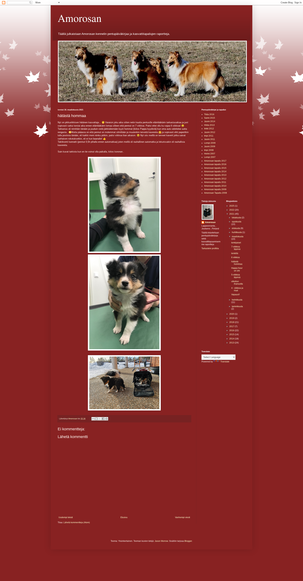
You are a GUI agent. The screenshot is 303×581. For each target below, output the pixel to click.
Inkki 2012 (209, 128)
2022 (232, 210)
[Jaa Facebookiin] (103, 419)
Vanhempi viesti (182, 517)
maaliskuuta (237, 236)
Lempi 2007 (210, 157)
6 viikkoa (235, 257)
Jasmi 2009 (209, 146)
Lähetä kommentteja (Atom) (76, 522)
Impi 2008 (209, 150)
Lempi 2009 (210, 143)
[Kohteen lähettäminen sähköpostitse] (93, 419)
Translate (224, 361)
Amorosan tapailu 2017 (215, 161)
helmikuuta (237, 300)
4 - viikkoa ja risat (237, 289)
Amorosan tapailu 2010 (215, 186)
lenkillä (234, 253)
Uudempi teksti (66, 517)
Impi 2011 (208, 136)
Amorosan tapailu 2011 (215, 182)
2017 (232, 326)
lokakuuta (237, 217)
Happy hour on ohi (237, 269)
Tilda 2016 (209, 114)
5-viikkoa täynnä (235, 276)
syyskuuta (236, 221)
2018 (232, 322)
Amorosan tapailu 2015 (215, 168)
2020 (232, 314)
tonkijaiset (236, 242)
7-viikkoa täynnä (235, 247)
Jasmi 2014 (209, 121)
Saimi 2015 (209, 118)
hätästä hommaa (236, 262)
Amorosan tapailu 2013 (215, 175)
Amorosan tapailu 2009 (215, 189)
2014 (232, 338)
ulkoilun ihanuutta (237, 282)
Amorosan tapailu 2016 (215, 164)
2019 (232, 318)
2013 (232, 342)
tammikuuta (237, 306)
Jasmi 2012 (209, 132)
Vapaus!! (235, 294)
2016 (232, 330)
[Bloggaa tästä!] (96, 419)
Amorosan (80, 18)
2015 (232, 334)
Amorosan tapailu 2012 (215, 178)
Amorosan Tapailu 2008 (215, 193)
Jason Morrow (161, 541)
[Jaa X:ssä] (100, 419)
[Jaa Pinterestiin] (106, 419)
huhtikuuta (237, 232)
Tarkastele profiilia (210, 248)
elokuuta (236, 228)
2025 (232, 206)
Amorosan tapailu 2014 (215, 171)
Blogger (188, 541)
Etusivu (123, 517)
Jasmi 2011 (209, 139)
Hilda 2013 (209, 125)
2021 (232, 214)
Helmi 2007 (209, 153)
